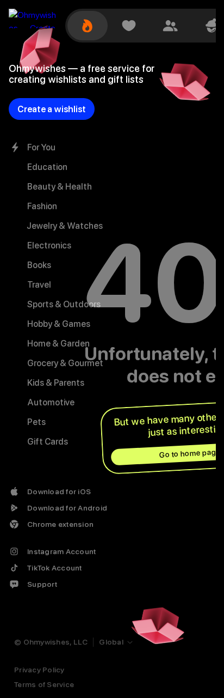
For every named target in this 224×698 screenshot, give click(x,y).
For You (41, 147)
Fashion (42, 206)
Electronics (49, 245)
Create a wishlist (51, 109)
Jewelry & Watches (65, 226)
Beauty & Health (59, 186)
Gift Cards (47, 441)
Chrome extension (60, 524)
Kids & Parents (55, 383)
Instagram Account (61, 551)
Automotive (50, 402)
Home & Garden (58, 343)
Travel (39, 285)
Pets (36, 422)
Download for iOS (59, 491)
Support (42, 584)
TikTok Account (54, 567)
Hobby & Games (58, 324)
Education (47, 167)
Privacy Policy (39, 669)
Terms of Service (44, 684)
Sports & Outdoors (64, 304)
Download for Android (67, 507)
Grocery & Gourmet (65, 363)
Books (39, 265)
